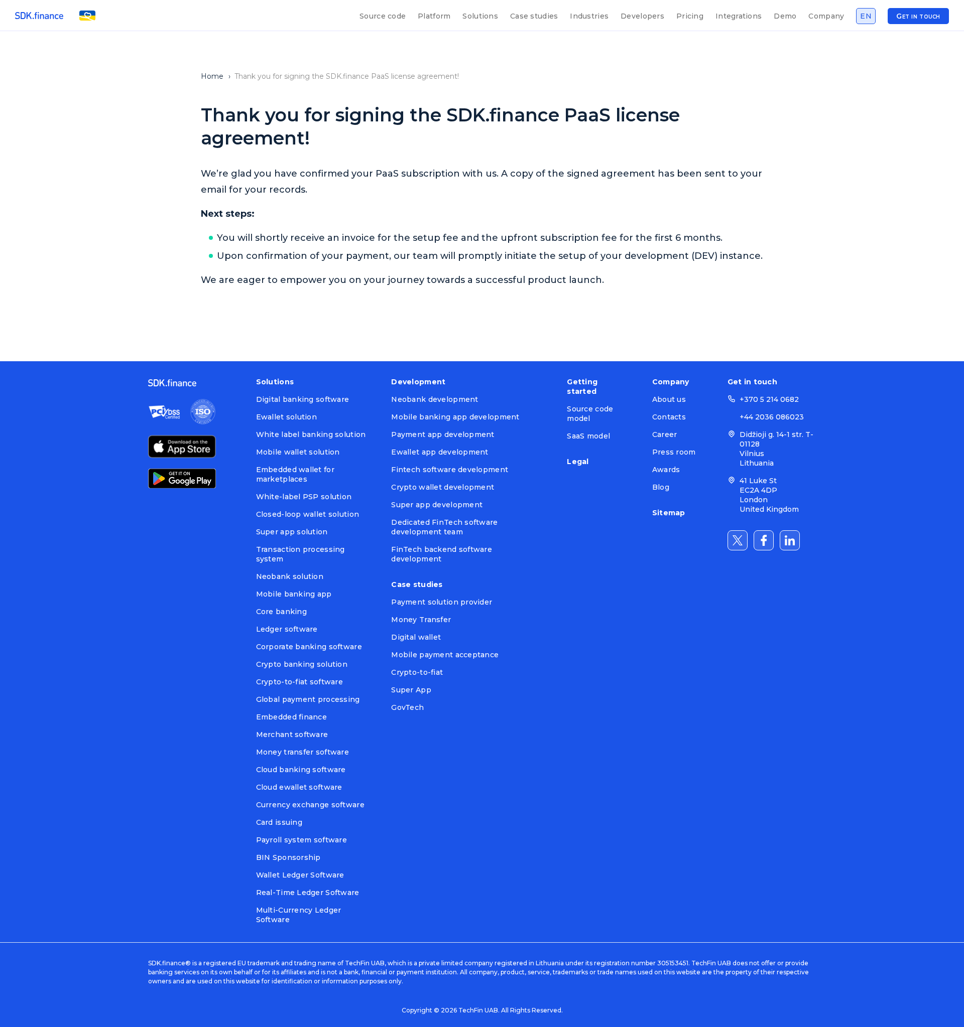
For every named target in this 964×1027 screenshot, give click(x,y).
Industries (589, 16)
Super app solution (292, 531)
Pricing (689, 16)
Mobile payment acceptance (445, 654)
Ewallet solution (286, 416)
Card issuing (279, 822)
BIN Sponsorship (288, 857)
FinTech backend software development (441, 554)
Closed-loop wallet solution (307, 514)
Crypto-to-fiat (417, 672)
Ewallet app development (439, 452)
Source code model (590, 413)
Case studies (534, 16)
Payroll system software (301, 839)
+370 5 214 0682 (769, 399)
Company (826, 16)
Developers (642, 16)
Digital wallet (416, 637)
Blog (660, 487)
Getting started (582, 386)
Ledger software (287, 629)
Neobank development (434, 399)
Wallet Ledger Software (300, 874)
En (866, 16)
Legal (577, 461)
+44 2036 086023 (772, 416)
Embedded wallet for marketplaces (295, 474)
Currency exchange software (310, 804)
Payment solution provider (441, 602)
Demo (785, 16)
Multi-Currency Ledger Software (298, 915)
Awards (666, 469)
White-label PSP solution (304, 496)
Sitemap (668, 512)
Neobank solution (289, 576)
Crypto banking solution (301, 664)
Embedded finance (291, 716)
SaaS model (588, 436)
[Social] (738, 540)
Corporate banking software (309, 646)
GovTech (407, 707)
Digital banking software (302, 399)
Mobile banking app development (455, 416)
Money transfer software (302, 752)
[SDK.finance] (39, 15)
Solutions (480, 16)
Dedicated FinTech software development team (444, 527)
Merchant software (292, 734)
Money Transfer (421, 619)
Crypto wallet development (442, 487)
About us (669, 399)
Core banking (281, 611)
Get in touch (918, 16)
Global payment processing (308, 699)
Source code (382, 16)
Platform (434, 16)
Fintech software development (449, 469)
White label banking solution (311, 434)
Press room (674, 452)
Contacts (669, 416)
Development (418, 381)
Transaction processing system (300, 554)
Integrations (738, 16)
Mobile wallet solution (298, 452)
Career (664, 434)
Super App (411, 689)
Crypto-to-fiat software (299, 681)
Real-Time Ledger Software (307, 892)
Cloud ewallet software (299, 787)
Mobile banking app (294, 594)
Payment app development (442, 434)
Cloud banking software (301, 769)
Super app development (437, 504)
